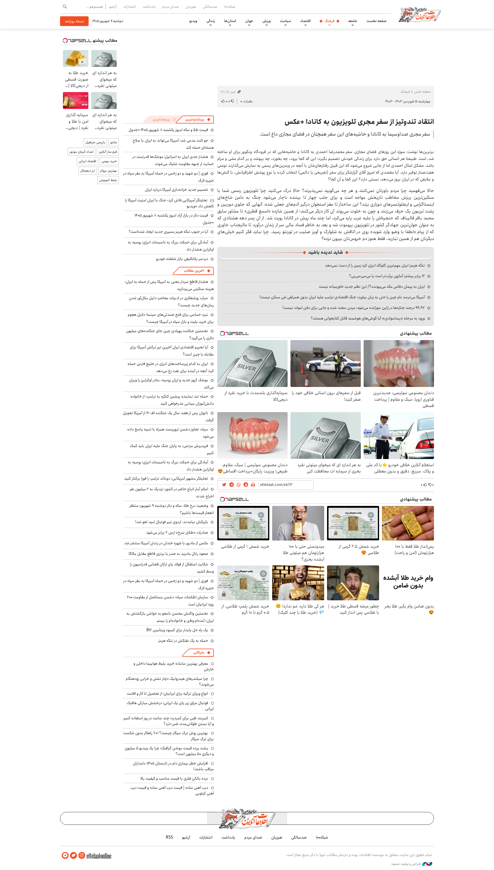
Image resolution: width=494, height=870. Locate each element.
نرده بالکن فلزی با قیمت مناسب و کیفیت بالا (174, 778)
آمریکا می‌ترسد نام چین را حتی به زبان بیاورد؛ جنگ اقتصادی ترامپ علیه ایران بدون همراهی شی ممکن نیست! (342, 297)
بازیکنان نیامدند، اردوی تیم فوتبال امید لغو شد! (171, 522)
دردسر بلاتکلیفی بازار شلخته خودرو (182, 259)
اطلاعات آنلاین (419, 14)
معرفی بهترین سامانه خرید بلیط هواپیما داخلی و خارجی (174, 666)
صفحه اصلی (422, 91)
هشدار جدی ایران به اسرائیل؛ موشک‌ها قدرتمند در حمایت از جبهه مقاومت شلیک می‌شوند (173, 160)
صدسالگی (210, 6)
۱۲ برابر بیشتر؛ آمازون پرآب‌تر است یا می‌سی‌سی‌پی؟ (387, 276)
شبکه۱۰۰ (230, 6)
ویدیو (193, 21)
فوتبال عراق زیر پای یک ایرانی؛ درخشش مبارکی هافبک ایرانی (170, 706)
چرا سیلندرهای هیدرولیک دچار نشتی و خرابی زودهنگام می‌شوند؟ (170, 682)
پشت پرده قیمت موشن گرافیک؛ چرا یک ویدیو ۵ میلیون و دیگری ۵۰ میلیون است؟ (169, 751)
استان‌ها (230, 21)
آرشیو (113, 6)
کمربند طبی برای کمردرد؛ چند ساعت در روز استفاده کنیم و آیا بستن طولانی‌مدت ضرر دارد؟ (169, 721)
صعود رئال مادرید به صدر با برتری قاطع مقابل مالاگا (168, 554)
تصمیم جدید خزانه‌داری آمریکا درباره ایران (176, 189)
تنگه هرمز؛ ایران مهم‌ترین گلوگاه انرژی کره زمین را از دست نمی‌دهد (375, 265)
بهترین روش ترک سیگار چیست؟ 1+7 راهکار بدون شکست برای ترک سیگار (168, 736)
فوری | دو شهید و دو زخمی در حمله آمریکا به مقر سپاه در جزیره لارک (168, 177)
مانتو (113, 142)
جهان (249, 21)
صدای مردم (170, 6)
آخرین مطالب (194, 270)
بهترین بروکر (108, 170)
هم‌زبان (191, 6)
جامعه (352, 21)
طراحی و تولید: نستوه (406, 864)
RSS (169, 837)
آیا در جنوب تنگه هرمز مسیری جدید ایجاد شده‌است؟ (168, 232)
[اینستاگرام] (81, 855)
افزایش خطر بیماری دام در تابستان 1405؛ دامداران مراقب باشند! (173, 766)
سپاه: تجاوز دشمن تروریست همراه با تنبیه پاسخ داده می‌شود (170, 433)
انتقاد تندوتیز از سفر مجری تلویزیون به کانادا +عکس (359, 121)
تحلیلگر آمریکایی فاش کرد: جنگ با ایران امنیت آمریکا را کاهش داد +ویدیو (169, 203)
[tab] (198, 120)
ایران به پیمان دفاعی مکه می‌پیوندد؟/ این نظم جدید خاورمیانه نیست (372, 286)
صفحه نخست (376, 21)
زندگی (210, 21)
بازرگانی (198, 652)
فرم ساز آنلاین (108, 151)
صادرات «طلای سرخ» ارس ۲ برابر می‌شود (177, 532)
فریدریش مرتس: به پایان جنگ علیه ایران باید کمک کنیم (172, 449)
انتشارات (130, 6)
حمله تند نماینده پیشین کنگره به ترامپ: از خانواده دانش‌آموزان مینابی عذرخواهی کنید (172, 400)
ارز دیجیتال (87, 170)
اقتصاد (305, 21)
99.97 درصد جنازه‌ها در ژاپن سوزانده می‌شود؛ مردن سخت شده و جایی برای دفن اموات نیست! (353, 308)
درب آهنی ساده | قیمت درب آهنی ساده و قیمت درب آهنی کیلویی (172, 790)
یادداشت (149, 6)
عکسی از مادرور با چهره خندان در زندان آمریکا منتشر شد (166, 543)
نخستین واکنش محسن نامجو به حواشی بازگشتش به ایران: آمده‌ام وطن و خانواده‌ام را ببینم (170, 617)
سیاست (285, 21)
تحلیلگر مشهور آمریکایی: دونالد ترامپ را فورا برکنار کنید (166, 478)
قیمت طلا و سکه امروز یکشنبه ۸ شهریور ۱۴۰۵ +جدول (168, 130)
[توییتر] (73, 855)
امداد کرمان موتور (81, 151)
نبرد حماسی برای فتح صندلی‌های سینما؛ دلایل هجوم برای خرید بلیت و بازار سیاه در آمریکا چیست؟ (171, 318)
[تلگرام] (65, 855)
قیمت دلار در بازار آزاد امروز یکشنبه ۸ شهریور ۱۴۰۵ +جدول (174, 219)
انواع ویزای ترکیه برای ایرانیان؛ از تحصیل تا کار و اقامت (167, 693)
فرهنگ (329, 21)
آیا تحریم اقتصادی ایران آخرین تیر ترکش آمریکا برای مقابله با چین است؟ (172, 350)
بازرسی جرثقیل (95, 142)
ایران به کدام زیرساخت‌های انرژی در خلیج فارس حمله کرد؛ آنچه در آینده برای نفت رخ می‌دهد (171, 367)
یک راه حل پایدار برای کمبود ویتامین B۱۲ (177, 630)
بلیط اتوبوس (108, 180)
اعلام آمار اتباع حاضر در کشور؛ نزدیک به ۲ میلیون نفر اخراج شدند (172, 492)
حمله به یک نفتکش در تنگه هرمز (183, 640)
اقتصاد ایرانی (87, 161)
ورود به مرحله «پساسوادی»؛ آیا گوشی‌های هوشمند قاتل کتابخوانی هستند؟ (368, 318)
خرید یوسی (109, 161)
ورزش (266, 21)
